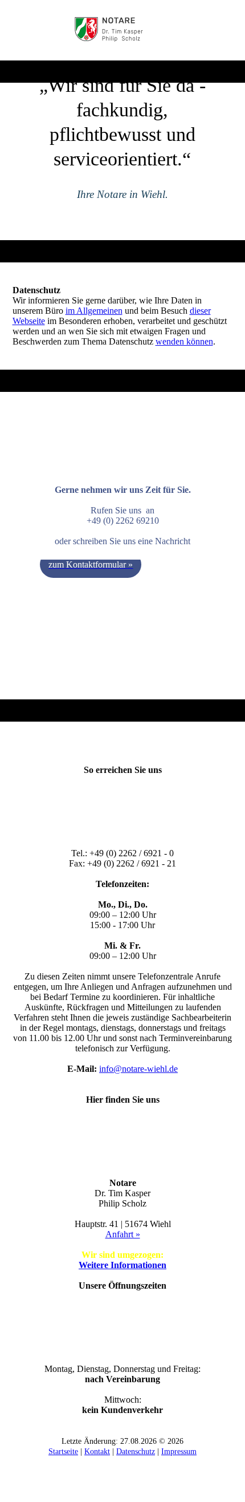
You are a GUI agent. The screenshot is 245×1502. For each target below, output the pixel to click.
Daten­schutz (135, 1451)
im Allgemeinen (94, 310)
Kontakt (97, 1451)
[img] (123, 30)
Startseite (63, 1451)
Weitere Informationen (122, 1265)
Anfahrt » (122, 1234)
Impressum (179, 1451)
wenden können (184, 341)
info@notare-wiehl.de (138, 1069)
